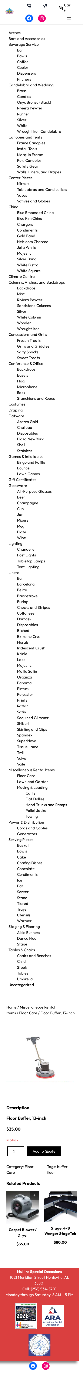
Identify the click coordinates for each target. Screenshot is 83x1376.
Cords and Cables (32, 828)
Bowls (22, 55)
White (22, 125)
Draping (16, 410)
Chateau (24, 427)
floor (51, 1172)
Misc (21, 293)
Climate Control (22, 276)
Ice (19, 880)
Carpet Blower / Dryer (23, 1232)
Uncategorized (21, 984)
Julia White (26, 247)
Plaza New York (30, 439)
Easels (22, 375)
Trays (21, 909)
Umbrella (25, 978)
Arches (15, 32)
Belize (22, 589)
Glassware (18, 485)
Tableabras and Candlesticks (42, 189)
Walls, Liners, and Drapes (39, 172)
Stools (22, 967)
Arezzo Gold (27, 421)
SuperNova (26, 740)
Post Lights (26, 555)
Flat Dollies (35, 798)
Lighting (15, 543)
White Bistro (27, 265)
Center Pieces (21, 177)
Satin (21, 711)
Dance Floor (27, 938)
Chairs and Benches (34, 955)
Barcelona (26, 584)
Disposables (27, 433)
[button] (67, 1033)
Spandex (24, 735)
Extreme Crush (30, 636)
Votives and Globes (33, 201)
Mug (20, 526)
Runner (23, 114)
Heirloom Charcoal (33, 241)
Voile (21, 764)
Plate (21, 531)
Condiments (27, 230)
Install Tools (27, 148)
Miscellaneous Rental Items (32, 769)
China (14, 206)
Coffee (23, 61)
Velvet (22, 758)
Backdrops (26, 288)
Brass (22, 90)
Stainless (24, 450)
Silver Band (27, 259)
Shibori (23, 723)
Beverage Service (24, 44)
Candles (24, 96)
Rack (21, 392)
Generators (27, 833)
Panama (24, 682)
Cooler (23, 67)
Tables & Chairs (22, 949)
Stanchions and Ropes (36, 398)
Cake (21, 857)
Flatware (16, 415)
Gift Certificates (22, 479)
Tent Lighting (28, 566)
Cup (20, 508)
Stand (22, 897)
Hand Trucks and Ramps (46, 804)
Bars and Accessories (27, 38)
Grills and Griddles (33, 346)
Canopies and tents (25, 137)
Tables (22, 973)
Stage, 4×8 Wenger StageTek (60, 1231)
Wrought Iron (28, 328)
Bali (20, 578)
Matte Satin (27, 671)
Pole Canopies (29, 160)
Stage (22, 944)
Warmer (24, 920)
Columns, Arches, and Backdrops (37, 282)
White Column (29, 317)
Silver (22, 119)
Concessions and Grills (28, 334)
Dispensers (26, 73)
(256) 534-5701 (43, 1288)
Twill (20, 752)
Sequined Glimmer (33, 717)
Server (23, 891)
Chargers (25, 224)
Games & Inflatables (26, 456)
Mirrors (23, 183)
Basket (23, 845)
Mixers (22, 520)
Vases (22, 195)
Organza (24, 677)
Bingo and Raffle (31, 462)
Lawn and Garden (33, 781)
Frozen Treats (29, 340)
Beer (21, 497)
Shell (21, 444)
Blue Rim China (29, 218)
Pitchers (24, 79)
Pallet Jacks (36, 810)
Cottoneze (25, 613)
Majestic (24, 253)
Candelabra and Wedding (31, 85)
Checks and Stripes (33, 607)
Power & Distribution (26, 822)
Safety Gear (28, 166)
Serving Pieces (21, 839)
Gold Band (26, 235)
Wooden (24, 322)
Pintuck (23, 688)
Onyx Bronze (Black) (34, 102)
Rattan (23, 705)
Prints (22, 700)
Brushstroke (27, 595)
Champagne (27, 502)
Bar (20, 50)
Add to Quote (44, 1151)
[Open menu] (69, 18)
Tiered (22, 903)
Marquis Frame (30, 154)
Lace (21, 659)
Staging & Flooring (24, 926)
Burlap (23, 601)
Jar (20, 514)
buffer (62, 1166)
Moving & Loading (32, 787)
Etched (23, 630)
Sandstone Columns (34, 305)
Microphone (27, 386)
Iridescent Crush (31, 648)
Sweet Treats (28, 357)
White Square (29, 270)
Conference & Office (26, 363)
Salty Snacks (28, 352)
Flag (20, 381)
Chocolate (26, 868)
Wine (21, 537)
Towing (32, 816)
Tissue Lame (27, 746)
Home (11, 1007)
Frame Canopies (31, 142)
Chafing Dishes (30, 862)
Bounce (23, 468)
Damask (24, 618)
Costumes (17, 404)
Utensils (23, 915)
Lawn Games (28, 473)
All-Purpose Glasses (34, 491)
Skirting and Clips (32, 729)
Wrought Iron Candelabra (39, 131)
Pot (20, 885)
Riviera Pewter (30, 108)
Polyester (25, 694)
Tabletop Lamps (31, 561)
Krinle (22, 653)
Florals (23, 642)
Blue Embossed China (35, 212)
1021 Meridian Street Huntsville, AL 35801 (39, 1280)
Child (21, 961)
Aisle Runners (28, 932)
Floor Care (26, 775)
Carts (30, 793)
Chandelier (26, 549)
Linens (14, 572)
